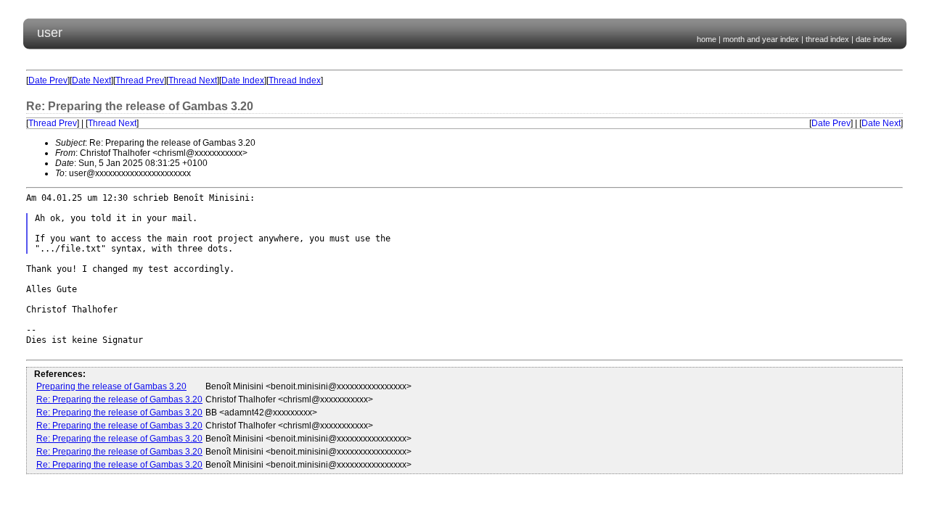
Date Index (242, 80)
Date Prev (47, 80)
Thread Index (295, 80)
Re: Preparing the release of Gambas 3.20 (119, 399)
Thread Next (192, 80)
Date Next (91, 80)
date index (874, 39)
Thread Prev (139, 80)
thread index (827, 39)
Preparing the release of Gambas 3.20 (111, 386)
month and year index (761, 39)
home (706, 39)
